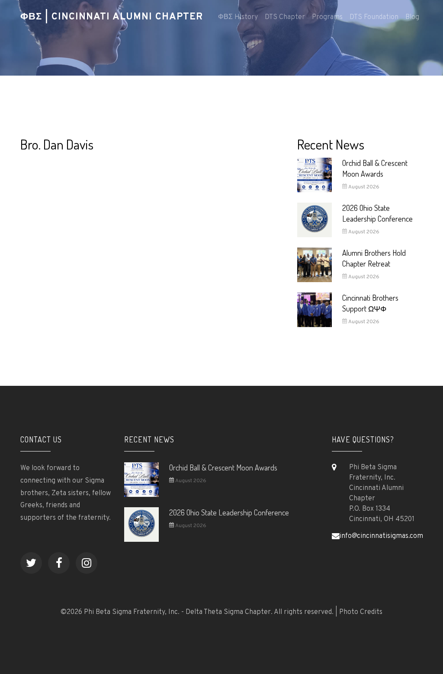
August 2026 (363, 187)
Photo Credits (360, 612)
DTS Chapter (285, 17)
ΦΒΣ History (238, 17)
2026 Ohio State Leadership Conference (229, 512)
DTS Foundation (374, 17)
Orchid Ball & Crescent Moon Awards (223, 467)
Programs (327, 17)
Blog (412, 17)
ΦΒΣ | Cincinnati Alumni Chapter (111, 17)
